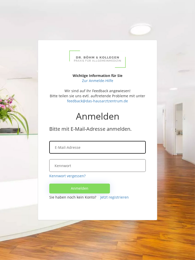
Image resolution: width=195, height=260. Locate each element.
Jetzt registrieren (114, 197)
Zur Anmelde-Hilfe (97, 80)
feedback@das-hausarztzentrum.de (97, 101)
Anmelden (79, 188)
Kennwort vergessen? (67, 175)
